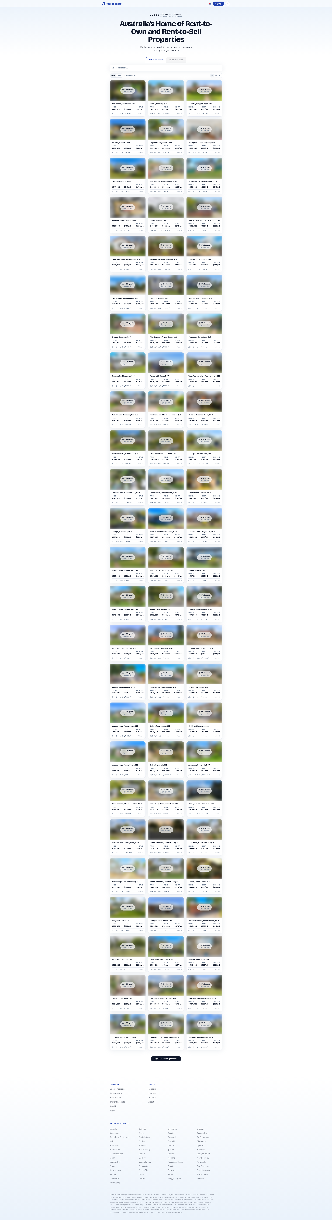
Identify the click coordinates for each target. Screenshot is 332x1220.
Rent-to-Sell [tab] (176, 60)
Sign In (113, 1110)
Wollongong (115, 1182)
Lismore (142, 1154)
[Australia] (210, 3)
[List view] (216, 75)
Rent (119, 75)
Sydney (113, 1174)
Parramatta (143, 1166)
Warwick (200, 1178)
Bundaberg (114, 1133)
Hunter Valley (144, 1149)
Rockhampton (115, 1170)
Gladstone (201, 1141)
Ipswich (171, 1149)
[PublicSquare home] (112, 3)
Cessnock (172, 1137)
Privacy (152, 1097)
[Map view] (220, 75)
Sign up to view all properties (166, 1059)
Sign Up (113, 1106)
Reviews (152, 1093)
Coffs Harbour (203, 1137)
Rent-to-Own (116, 1093)
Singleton (172, 1170)
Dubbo (142, 1141)
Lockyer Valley (203, 1154)
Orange (113, 1166)
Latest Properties (117, 1089)
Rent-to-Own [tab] (156, 60)
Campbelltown (203, 1133)
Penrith (171, 1166)
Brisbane (201, 1129)
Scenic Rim (143, 1170)
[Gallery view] (212, 75)
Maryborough (203, 1158)
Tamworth (143, 1174)
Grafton (171, 1145)
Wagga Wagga (174, 1178)
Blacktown (172, 1129)
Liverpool (172, 1154)
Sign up (218, 4)
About (151, 1102)
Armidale (113, 1129)
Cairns (141, 1133)
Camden (171, 1133)
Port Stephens (203, 1166)
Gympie (200, 1145)
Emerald (171, 1141)
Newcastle (201, 1162)
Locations (153, 1089)
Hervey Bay (115, 1149)
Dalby (112, 1141)
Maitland (171, 1158)
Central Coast (144, 1137)
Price (113, 75)
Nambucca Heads (175, 1162)
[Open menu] (227, 3)
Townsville (114, 1178)
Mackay (142, 1158)
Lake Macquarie (116, 1154)
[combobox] (166, 68)
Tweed (142, 1178)
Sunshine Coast (203, 1170)
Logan (112, 1158)
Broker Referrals (117, 1102)
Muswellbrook (145, 1162)
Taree (170, 1174)
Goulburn (143, 1145)
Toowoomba (202, 1174)
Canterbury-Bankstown (119, 1137)
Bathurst (142, 1129)
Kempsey (201, 1149)
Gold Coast (114, 1145)
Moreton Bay (115, 1162)
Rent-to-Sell (115, 1097)
